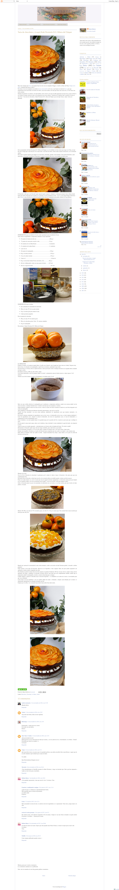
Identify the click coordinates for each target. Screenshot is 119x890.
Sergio (23, 750)
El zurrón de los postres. (87, 153)
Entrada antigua (72, 875)
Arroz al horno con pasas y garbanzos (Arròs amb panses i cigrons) (93, 106)
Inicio (43, 875)
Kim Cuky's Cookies (27, 736)
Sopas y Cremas (91, 71)
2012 (83, 279)
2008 (83, 288)
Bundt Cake (92, 58)
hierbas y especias (85, 175)
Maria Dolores (92, 29)
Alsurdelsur (84, 231)
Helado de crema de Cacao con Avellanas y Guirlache (93, 155)
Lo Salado (97, 65)
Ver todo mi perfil (91, 31)
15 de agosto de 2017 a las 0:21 (42, 812)
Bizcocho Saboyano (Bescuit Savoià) (92, 120)
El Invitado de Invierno (87, 242)
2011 (83, 281)
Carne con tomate (91, 210)
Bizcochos (23, 694)
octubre (85, 266)
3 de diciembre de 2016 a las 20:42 (37, 778)
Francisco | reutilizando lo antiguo (30, 787)
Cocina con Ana (85, 186)
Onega (21, 197)
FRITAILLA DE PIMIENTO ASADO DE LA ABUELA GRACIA (93, 189)
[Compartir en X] (42, 692)
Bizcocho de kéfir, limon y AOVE (93, 232)
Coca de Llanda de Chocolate (93, 89)
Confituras (95, 60)
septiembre (85, 268)
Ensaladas (82, 62)
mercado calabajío (85, 142)
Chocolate (29, 694)
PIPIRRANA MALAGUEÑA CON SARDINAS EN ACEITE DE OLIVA (93, 167)
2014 (83, 275)
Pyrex (30, 85)
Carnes (99, 58)
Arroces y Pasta (85, 57)
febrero (85, 270)
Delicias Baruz (25, 778)
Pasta (90, 68)
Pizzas (81, 69)
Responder (24, 707)
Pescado (96, 68)
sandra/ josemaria (26, 703)
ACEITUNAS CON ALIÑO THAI (92, 199)
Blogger (64, 887)
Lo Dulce (34, 694)
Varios (88, 74)
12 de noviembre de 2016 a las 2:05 (35, 721)
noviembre (85, 256)
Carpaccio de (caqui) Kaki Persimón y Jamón (89, 262)
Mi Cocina (84, 164)
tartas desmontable (43, 89)
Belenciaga (24, 721)
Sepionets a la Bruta (91, 112)
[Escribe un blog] (40, 692)
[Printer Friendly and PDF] (22, 690)
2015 (83, 273)
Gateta (23, 712)
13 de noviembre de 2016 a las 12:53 (40, 736)
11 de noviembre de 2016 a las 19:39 (39, 703)
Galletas (99, 62)
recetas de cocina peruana (28, 812)
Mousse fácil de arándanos (87, 243)
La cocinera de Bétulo (86, 197)
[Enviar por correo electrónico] (39, 692)
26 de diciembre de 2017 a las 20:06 (37, 823)
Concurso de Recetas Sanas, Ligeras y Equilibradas (92, 82)
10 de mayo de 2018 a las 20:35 (33, 836)
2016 (83, 254)
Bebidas (97, 57)
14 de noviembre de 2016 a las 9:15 (33, 750)
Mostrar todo (99, 246)
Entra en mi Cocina (86, 219)
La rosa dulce (84, 208)
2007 (83, 290)
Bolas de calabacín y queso (94, 176)
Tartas (38, 694)
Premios (97, 69)
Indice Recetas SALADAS (49, 24)
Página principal (22, 24)
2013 (83, 277)
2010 (83, 284)
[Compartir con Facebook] (44, 692)
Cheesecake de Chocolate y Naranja (92, 97)
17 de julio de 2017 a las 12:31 (32, 801)
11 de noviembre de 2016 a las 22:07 (34, 712)
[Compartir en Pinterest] (45, 692)
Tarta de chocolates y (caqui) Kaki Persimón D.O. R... (89, 258)
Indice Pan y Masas (62, 24)
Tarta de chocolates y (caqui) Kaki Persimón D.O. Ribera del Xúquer (45, 32)
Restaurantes (82, 71)
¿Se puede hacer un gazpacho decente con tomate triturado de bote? (93, 145)
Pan (85, 68)
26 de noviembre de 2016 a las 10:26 (35, 767)
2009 (83, 286)
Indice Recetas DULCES (34, 24)
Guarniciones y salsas (87, 63)
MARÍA (24, 836)
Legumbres (97, 63)
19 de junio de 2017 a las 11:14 (46, 787)
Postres (89, 69)
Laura (23, 801)
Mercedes (24, 767)
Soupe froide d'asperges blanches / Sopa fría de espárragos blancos (93, 222)
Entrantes (91, 62)
